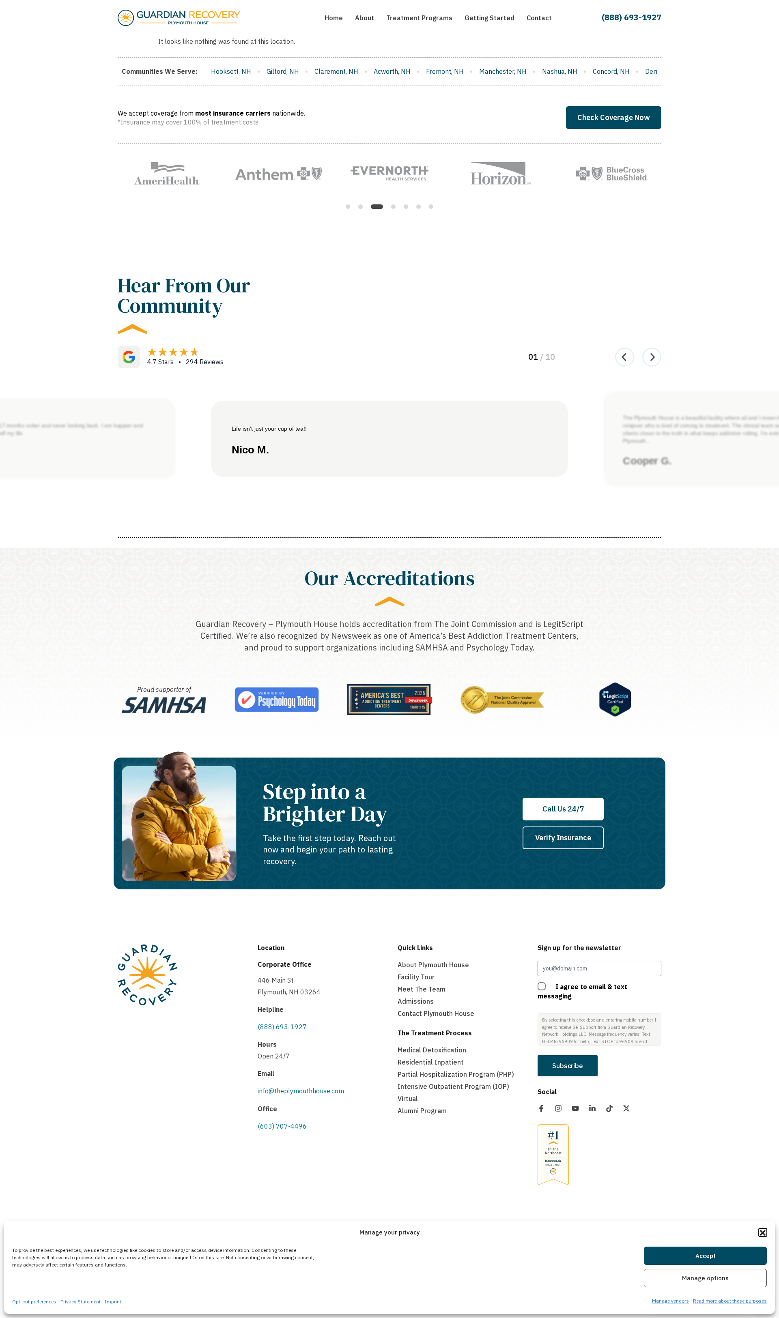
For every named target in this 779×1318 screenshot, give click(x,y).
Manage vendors (670, 1301)
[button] (763, 1233)
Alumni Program (422, 1111)
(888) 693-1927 (631, 17)
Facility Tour (416, 977)
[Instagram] (558, 1108)
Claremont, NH (221, 71)
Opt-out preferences (34, 1302)
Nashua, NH (444, 71)
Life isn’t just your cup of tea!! (269, 428)
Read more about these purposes (730, 1301)
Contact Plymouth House (436, 1013)
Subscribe (567, 1066)
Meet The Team (421, 989)
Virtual (408, 1099)
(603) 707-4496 (282, 1126)
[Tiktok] (609, 1108)
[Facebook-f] (541, 1108)
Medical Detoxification (432, 1050)
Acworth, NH (276, 71)
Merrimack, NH (640, 71)
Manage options (705, 1278)
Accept (705, 1256)
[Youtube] (575, 1108)
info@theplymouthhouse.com (301, 1091)
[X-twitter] (626, 1108)
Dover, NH (588, 71)
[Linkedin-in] (592, 1108)
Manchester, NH (387, 71)
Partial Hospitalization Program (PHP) (456, 1074)
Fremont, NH (329, 71)
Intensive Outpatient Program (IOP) (453, 1086)
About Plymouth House (433, 965)
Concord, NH (495, 71)
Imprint (113, 1302)
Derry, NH (543, 71)
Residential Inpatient (431, 1062)
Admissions (416, 1001)
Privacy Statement (80, 1302)
